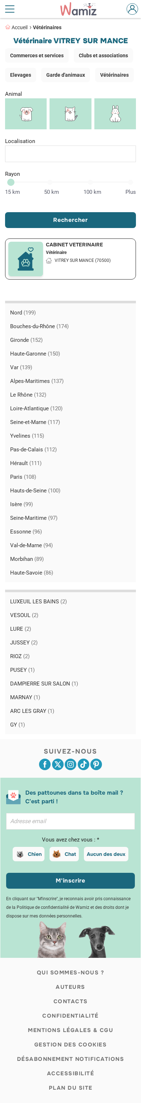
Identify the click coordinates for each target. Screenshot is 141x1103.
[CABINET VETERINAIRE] (25, 259)
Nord (23, 312)
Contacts (71, 1001)
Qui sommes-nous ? (70, 972)
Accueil (19, 27)
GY (17, 725)
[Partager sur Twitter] (58, 764)
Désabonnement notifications (70, 1059)
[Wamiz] (82, 9)
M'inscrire (70, 880)
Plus (130, 192)
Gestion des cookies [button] (70, 1044)
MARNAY (25, 697)
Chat (70, 854)
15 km (12, 192)
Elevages (20, 75)
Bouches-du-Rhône (39, 326)
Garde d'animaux (65, 75)
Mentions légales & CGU (70, 1030)
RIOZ (20, 656)
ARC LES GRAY (32, 711)
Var (21, 367)
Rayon (12, 174)
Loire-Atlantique (36, 408)
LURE (20, 629)
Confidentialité (70, 1015)
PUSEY (22, 670)
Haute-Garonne (35, 353)
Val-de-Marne (31, 545)
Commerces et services (37, 55)
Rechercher (70, 220)
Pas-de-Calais (33, 449)
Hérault (26, 463)
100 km (92, 192)
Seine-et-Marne (35, 422)
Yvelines (27, 436)
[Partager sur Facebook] (45, 764)
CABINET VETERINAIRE (74, 244)
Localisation (20, 141)
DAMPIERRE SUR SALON (44, 683)
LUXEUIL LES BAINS (38, 601)
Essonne (26, 531)
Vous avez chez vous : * (70, 839)
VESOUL (24, 615)
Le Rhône (28, 395)
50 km (51, 192)
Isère (21, 504)
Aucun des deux (106, 854)
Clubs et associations (103, 55)
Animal (13, 94)
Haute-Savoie (31, 573)
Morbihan (27, 559)
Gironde (26, 340)
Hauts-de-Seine (35, 490)
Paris (23, 477)
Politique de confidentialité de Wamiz (53, 907)
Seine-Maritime (33, 518)
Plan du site (71, 1087)
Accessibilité (70, 1073)
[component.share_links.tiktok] (83, 764)
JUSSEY (24, 642)
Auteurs (70, 987)
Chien (35, 854)
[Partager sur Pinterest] (96, 764)
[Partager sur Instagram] (70, 764)
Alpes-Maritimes (37, 381)
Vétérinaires (47, 27)
